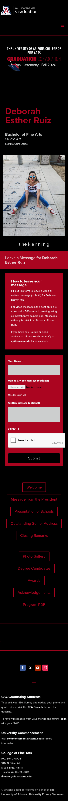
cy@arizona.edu (20, 341)
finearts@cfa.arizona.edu (16, 777)
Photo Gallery (34, 556)
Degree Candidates (34, 568)
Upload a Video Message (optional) (28, 380)
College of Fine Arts (16, 752)
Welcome (34, 487)
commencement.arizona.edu (24, 739)
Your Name (16, 361)
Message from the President (34, 499)
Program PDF (34, 604)
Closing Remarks (34, 535)
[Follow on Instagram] (45, 668)
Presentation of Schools (34, 511)
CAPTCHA (13, 429)
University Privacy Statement (46, 794)
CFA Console (36, 707)
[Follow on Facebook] (23, 668)
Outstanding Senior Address (34, 523)
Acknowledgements (34, 592)
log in (63, 719)
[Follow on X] (30, 668)
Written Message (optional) (24, 403)
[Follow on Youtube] (38, 668)
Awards (34, 580)
